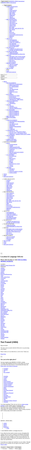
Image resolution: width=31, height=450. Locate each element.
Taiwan (2, 333)
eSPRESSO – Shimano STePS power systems (19, 134)
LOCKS (11, 166)
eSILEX (11, 16)
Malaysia (3, 304)
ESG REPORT (12, 43)
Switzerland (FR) (4, 332)
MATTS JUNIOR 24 (14, 112)
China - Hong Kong (5, 277)
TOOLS (11, 165)
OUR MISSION (13, 40)
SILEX (11, 37)
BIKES (5, 81)
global (4, 242)
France (2, 287)
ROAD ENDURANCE (14, 98)
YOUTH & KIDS (10, 109)
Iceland (2, 291)
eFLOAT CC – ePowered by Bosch (17, 131)
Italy (2, 296)
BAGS (10, 157)
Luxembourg (3, 302)
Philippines (3, 316)
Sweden (2, 329)
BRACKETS (12, 158)
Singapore (3, 323)
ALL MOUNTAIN (13, 89)
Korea (2, 298)
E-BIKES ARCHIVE (11, 139)
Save (20, 448)
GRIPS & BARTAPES (14, 147)
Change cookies (10, 447)
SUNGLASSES (13, 172)
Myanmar (3, 307)
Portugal (2, 319)
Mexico (2, 305)
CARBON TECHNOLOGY (16, 49)
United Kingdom (4, 337)
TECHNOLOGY (10, 47)
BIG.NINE (11, 27)
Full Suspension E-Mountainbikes (17, 121)
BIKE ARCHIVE (10, 116)
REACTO (11, 32)
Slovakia (3, 324)
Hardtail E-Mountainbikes (15, 126)
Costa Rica (3, 278)
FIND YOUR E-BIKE (11, 140)
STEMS (11, 145)
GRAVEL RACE (13, 107)
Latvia (2, 300)
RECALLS (11, 60)
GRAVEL (8, 104)
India (2, 292)
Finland (2, 286)
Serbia (2, 321)
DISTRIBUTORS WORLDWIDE (17, 56)
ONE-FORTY (12, 24)
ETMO (11, 9)
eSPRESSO (12, 15)
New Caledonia (4, 311)
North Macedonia (5, 314)
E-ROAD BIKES (10, 135)
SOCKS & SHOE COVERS (16, 171)
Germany (3, 288)
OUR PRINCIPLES (14, 41)
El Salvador (3, 283)
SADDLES (12, 149)
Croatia (2, 279)
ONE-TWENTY (13, 20)
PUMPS (11, 162)
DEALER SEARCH (11, 72)
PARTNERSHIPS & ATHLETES (17, 54)
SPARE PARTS (13, 153)
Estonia (2, 284)
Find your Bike (9, 68)
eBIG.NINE (12, 13)
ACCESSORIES (10, 154)
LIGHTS (11, 160)
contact (5, 423)
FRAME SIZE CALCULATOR (16, 58)
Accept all (3, 447)
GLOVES (11, 170)
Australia (3, 270)
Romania (3, 320)
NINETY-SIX (12, 25)
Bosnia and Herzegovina (6, 274)
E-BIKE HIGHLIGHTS (12, 6)
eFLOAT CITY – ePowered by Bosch (18, 133)
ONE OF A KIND (13, 64)
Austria (2, 271)
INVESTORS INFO (14, 46)
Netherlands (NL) (5, 309)
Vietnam (2, 338)
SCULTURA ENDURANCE (16, 34)
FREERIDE (12, 125)
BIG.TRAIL (12, 29)
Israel (2, 295)
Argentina (3, 269)
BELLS (11, 161)
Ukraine (2, 336)
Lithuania (3, 301)
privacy (5, 425)
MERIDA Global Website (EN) (8, 265)
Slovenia (3, 325)
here (22, 405)
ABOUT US (9, 38)
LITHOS (11, 7)
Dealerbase (6, 427)
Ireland (2, 293)
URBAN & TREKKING (12, 100)
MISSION (11, 36)
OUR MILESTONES (14, 45)
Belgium (2, 273)
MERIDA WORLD (11, 63)
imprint (5, 424)
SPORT (11, 127)
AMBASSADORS (13, 52)
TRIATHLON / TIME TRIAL (16, 99)
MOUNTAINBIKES (11, 83)
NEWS (5, 174)
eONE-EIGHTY (13, 10)
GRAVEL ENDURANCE (15, 108)
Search (2, 76)
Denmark (3, 282)
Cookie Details (18, 447)
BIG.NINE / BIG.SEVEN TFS (16, 28)
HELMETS (12, 169)
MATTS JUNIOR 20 (14, 113)
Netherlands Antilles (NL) (6, 310)
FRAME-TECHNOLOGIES (16, 50)
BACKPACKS (12, 156)
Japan (2, 297)
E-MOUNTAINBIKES (11, 120)
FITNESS (11, 138)
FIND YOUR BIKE (11, 117)
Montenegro (3, 306)
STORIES (11, 67)
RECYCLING (12, 61)
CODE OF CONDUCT (14, 42)
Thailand (3, 334)
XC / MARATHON (13, 86)
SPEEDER (11, 102)
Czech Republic (4, 280)
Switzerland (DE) (5, 330)
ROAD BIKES (9, 94)
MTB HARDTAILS (14, 85)
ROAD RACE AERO (14, 95)
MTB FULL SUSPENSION (15, 84)
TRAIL (11, 88)
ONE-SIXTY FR (13, 23)
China (2, 275)
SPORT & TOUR (13, 91)
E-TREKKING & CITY (12, 130)
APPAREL (9, 167)
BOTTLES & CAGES (14, 163)
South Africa (3, 327)
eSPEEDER (12, 18)
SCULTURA (12, 33)
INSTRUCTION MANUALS (16, 59)
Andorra (2, 268)
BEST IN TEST (13, 65)
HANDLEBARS (13, 144)
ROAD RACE (12, 97)
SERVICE (8, 55)
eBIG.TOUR (12, 14)
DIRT (10, 31)
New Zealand (4, 313)
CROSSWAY (12, 103)
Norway (2, 315)
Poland (2, 318)
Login (7, 70)
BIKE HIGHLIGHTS (11, 19)
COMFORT (12, 129)
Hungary (3, 289)
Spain (2, 328)
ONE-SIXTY (12, 22)
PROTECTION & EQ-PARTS (16, 152)
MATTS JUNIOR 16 (14, 115)
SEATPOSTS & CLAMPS (15, 148)
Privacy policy (4, 444)
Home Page (3, 354)
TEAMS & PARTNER (11, 51)
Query (2, 74)
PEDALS (11, 151)
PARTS (8, 143)
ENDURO (11, 90)
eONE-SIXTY (12, 11)
